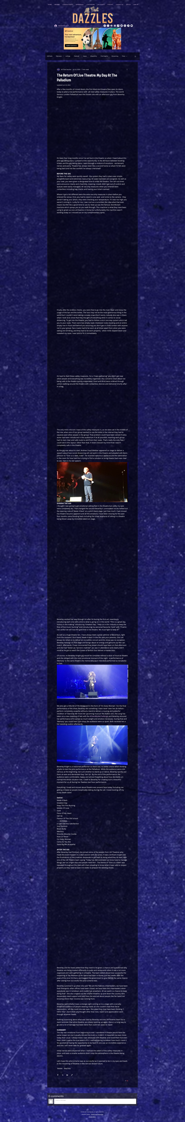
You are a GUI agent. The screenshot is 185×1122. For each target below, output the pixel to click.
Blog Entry (93, 56)
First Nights (104, 56)
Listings (67, 56)
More (123, 56)
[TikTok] (128, 25)
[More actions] (127, 69)
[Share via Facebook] (58, 1075)
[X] (108, 25)
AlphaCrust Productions (97, 1114)
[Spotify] (121, 25)
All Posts (49, 56)
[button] (135, 56)
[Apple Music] (118, 25)
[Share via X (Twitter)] (62, 1075)
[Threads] (115, 25)
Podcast (76, 56)
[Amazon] (125, 25)
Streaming (115, 56)
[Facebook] (111, 25)
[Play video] (92, 482)
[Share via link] (72, 1075)
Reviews (59, 56)
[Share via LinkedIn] (67, 1075)
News (85, 56)
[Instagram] (104, 25)
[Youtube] (131, 25)
